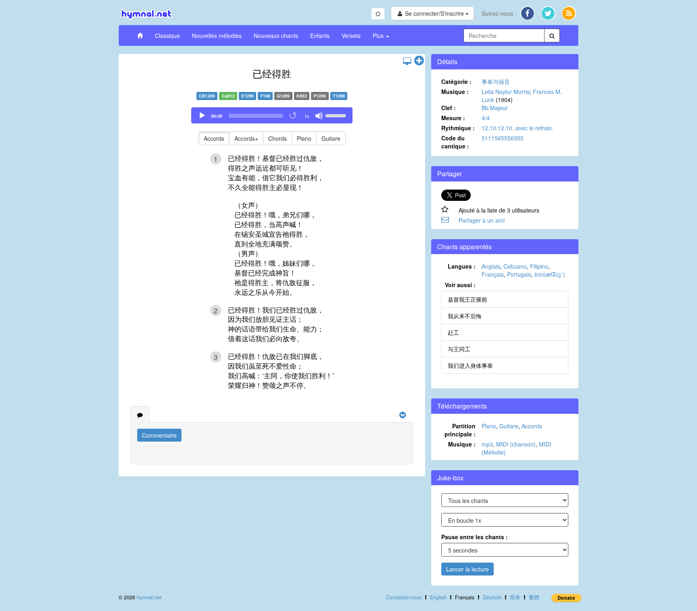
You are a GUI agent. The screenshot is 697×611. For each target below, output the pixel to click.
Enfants (320, 35)
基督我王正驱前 (467, 299)
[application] (272, 115)
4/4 (486, 118)
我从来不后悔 (465, 316)
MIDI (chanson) (516, 444)
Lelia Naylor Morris (506, 92)
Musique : (455, 92)
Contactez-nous (404, 597)
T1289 (339, 96)
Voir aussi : (460, 285)
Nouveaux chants (276, 35)
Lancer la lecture (467, 569)
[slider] (337, 115)
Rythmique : (458, 128)
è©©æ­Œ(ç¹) (549, 274)
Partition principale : (460, 430)
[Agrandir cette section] (419, 61)
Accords (214, 138)
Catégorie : (456, 81)
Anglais (491, 266)
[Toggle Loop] (293, 116)
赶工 (453, 332)
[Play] (202, 116)
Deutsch (492, 597)
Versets (351, 35)
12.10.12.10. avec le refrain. (517, 128)
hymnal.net (149, 597)
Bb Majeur (495, 108)
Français (493, 274)
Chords (277, 138)
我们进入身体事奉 (470, 365)
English (438, 597)
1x (307, 116)
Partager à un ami (482, 220)
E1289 (247, 96)
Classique (167, 35)
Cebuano (515, 266)
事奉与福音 (496, 81)
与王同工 (459, 349)
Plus (379, 35)
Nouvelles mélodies (217, 35)
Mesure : (453, 118)
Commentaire (159, 435)
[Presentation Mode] (407, 61)
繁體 (534, 597)
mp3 (487, 444)
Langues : (462, 266)
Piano (304, 138)
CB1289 (207, 96)
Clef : (448, 108)
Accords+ (246, 138)
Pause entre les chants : (474, 537)
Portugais (519, 274)
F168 (265, 96)
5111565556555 (503, 138)
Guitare (330, 138)
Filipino (539, 266)
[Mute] (319, 116)
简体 (515, 597)
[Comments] (140, 414)
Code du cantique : (455, 142)
